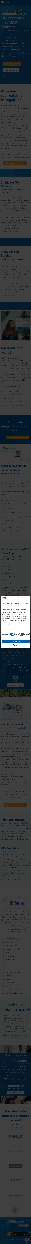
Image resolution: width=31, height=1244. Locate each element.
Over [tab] (26, 603)
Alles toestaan (16, 641)
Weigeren (16, 645)
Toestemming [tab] (7, 603)
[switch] (21, 634)
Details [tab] (17, 603)
